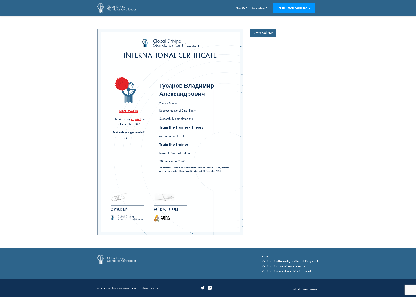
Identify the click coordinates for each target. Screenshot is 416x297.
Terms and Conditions (139, 288)
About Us (240, 8)
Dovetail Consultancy (310, 289)
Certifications (258, 8)
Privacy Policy (155, 288)
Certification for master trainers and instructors (283, 266)
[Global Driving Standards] (117, 8)
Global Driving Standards (120, 288)
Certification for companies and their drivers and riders (287, 271)
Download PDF (263, 33)
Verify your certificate (294, 8)
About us (266, 256)
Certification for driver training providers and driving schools (290, 261)
